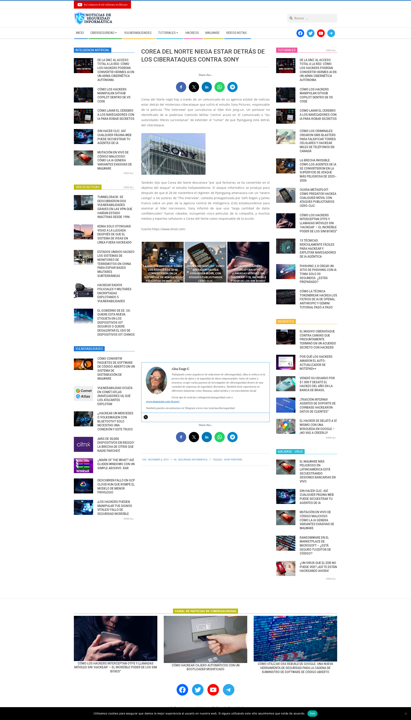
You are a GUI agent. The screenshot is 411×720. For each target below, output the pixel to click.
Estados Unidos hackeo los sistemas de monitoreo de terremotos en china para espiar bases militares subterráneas (115, 264)
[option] (163, 262)
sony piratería (233, 459)
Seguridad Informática (192, 459)
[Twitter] (146, 417)
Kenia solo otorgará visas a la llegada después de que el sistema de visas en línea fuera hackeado (114, 234)
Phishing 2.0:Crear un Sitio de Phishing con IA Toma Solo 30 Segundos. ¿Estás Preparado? (318, 274)
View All (129, 173)
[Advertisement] (205, 323)
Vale (312, 713)
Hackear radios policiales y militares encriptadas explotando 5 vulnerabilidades (114, 293)
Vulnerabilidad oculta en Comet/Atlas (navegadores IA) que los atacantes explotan (115, 396)
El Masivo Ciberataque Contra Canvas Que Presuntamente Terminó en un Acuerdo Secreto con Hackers (318, 339)
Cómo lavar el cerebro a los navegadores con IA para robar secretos (115, 114)
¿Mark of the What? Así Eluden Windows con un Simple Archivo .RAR (116, 464)
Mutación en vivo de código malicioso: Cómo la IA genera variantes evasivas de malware (114, 160)
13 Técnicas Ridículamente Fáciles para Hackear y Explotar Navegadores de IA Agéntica (318, 248)
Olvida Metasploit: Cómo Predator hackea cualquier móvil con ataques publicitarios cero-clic (318, 197)
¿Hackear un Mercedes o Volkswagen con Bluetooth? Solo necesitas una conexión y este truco (115, 421)
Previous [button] (138, 262)
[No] (406, 713)
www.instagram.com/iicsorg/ (163, 401)
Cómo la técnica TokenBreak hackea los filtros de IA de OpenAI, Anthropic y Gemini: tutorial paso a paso (318, 299)
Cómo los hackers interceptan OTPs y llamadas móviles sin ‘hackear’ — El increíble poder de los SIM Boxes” (318, 223)
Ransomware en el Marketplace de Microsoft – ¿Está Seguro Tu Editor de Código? (315, 545)
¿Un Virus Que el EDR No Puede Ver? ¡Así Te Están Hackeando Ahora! (318, 567)
